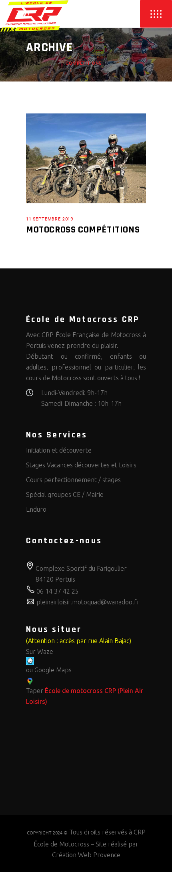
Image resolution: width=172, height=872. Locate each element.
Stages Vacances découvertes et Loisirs (81, 465)
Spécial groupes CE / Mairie (65, 494)
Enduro (36, 509)
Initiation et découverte (59, 450)
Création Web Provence (86, 854)
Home (33, 63)
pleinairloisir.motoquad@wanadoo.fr (88, 602)
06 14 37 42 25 (57, 591)
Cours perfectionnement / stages (73, 479)
